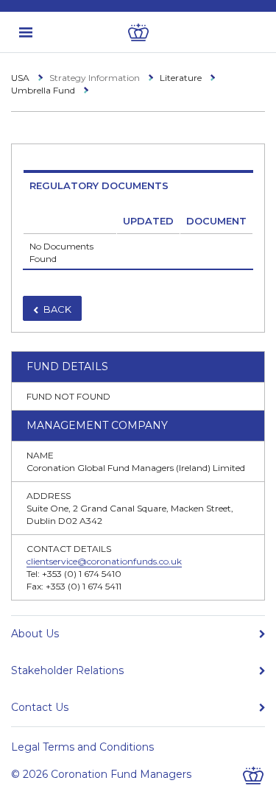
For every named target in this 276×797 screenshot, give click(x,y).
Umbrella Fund (43, 90)
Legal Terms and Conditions (82, 747)
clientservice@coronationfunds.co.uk (104, 561)
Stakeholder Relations (67, 670)
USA (20, 77)
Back (57, 309)
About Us (35, 633)
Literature (181, 77)
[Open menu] (26, 32)
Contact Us (39, 707)
